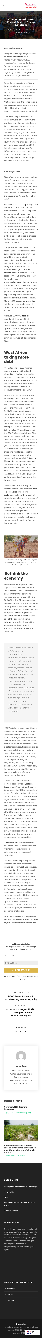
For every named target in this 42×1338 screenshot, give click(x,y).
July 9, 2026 (8, 1113)
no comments (23, 32)
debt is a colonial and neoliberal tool (20, 491)
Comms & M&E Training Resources (15, 1108)
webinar (31, 609)
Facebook (11, 1288)
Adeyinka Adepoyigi (23, 1113)
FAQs (6, 1197)
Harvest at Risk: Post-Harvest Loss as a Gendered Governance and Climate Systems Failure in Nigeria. (20, 1149)
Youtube (10, 1300)
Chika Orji (21, 1156)
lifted (23, 316)
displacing (16, 282)
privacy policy (29, 976)
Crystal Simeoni (11, 842)
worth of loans (17, 467)
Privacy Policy (20, 1324)
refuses (30, 325)
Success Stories (11, 1210)
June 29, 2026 (9, 1156)
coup (24, 204)
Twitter (10, 1294)
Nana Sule (29, 29)
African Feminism (15, 56)
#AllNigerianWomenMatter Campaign (20, 1186)
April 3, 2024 (14, 29)
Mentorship (9, 1192)
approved (17, 371)
